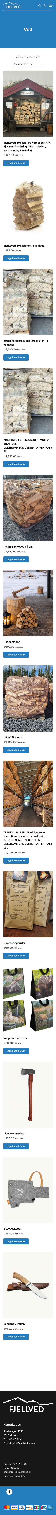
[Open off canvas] (51, 5)
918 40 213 (14, 1439)
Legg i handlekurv (16, 163)
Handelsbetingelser (14, 1475)
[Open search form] (39, 5)
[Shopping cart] (45, 5)
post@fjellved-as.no (23, 1443)
